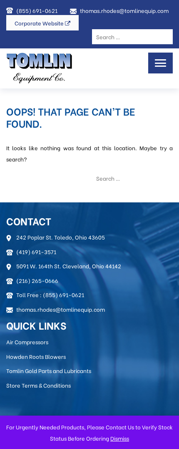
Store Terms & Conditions (38, 385)
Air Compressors (27, 342)
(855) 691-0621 (36, 10)
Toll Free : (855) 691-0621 (50, 294)
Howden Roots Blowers (36, 356)
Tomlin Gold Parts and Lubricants (48, 370)
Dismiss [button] (119, 438)
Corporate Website (40, 23)
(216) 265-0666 (37, 280)
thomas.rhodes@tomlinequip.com (124, 10)
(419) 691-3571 (36, 251)
